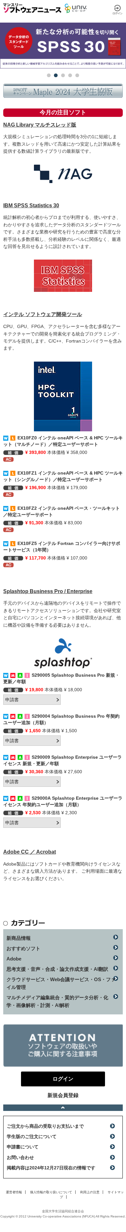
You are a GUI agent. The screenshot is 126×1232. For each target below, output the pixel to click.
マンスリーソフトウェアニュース (32, 8)
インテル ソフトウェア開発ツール (42, 314)
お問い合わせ (20, 1157)
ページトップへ (63, 1107)
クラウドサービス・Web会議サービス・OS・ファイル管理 (61, 983)
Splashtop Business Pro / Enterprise (47, 591)
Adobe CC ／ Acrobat (29, 852)
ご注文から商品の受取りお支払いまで (45, 1126)
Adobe (13, 958)
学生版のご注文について (32, 1136)
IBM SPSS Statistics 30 (31, 205)
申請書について (22, 1146)
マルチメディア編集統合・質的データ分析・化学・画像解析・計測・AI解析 (57, 1001)
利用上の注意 (90, 1192)
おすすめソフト (23, 948)
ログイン (117, 10)
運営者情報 (14, 1192)
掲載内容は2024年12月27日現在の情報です (51, 1167)
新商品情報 (18, 938)
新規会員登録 (63, 1095)
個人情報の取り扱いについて (51, 1192)
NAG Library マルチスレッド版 (39, 125)
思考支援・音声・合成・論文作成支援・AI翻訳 (57, 969)
